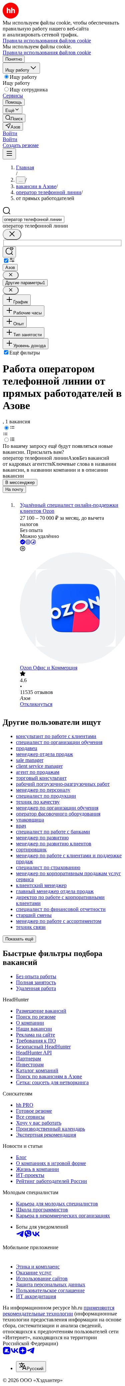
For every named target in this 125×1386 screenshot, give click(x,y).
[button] (10, 133)
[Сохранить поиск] (9, 251)
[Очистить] (12, 234)
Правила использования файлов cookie (47, 52)
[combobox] (33, 219)
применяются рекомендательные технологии (58, 1310)
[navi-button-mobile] (9, 153)
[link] (14, 118)
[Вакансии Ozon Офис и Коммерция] (69, 609)
